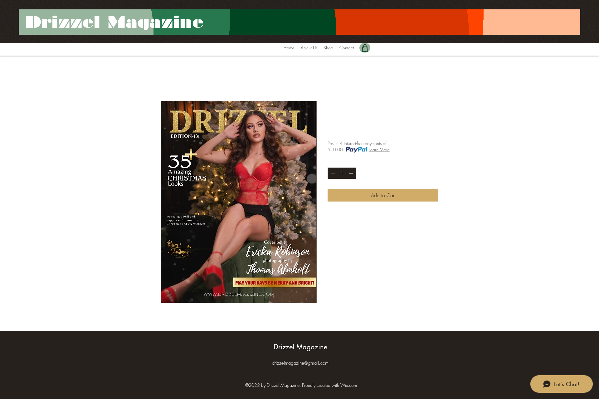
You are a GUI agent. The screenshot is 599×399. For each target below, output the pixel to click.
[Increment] (351, 173)
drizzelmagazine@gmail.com (300, 363)
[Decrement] (332, 173)
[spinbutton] (342, 173)
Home (167, 78)
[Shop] (364, 47)
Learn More (379, 149)
